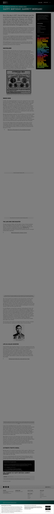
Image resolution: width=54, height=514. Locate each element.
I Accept (48, 506)
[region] (27, 509)
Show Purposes (48, 511)
